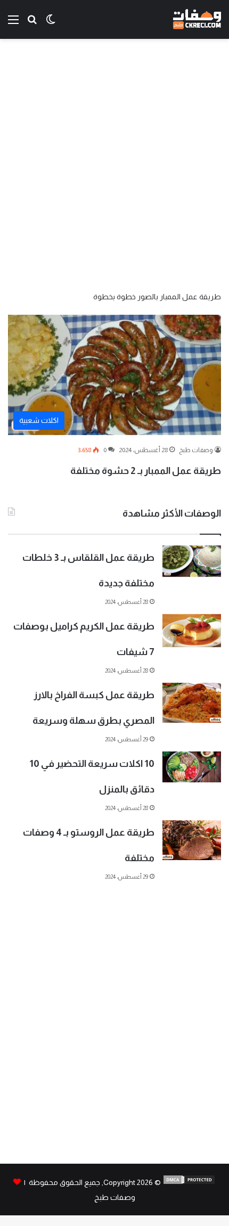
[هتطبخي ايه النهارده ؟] (32, 24)
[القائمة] (13, 24)
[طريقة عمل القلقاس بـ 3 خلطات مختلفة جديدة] (191, 561)
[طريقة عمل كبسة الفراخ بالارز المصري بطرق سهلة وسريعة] (191, 703)
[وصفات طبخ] (197, 19)
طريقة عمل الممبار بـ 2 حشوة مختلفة (145, 470)
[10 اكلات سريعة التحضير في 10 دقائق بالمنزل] (191, 766)
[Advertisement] (114, 164)
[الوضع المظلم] (50, 24)
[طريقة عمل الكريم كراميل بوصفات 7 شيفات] (191, 630)
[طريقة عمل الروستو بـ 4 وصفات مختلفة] (191, 840)
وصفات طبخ (196, 450)
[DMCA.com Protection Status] (189, 1182)
